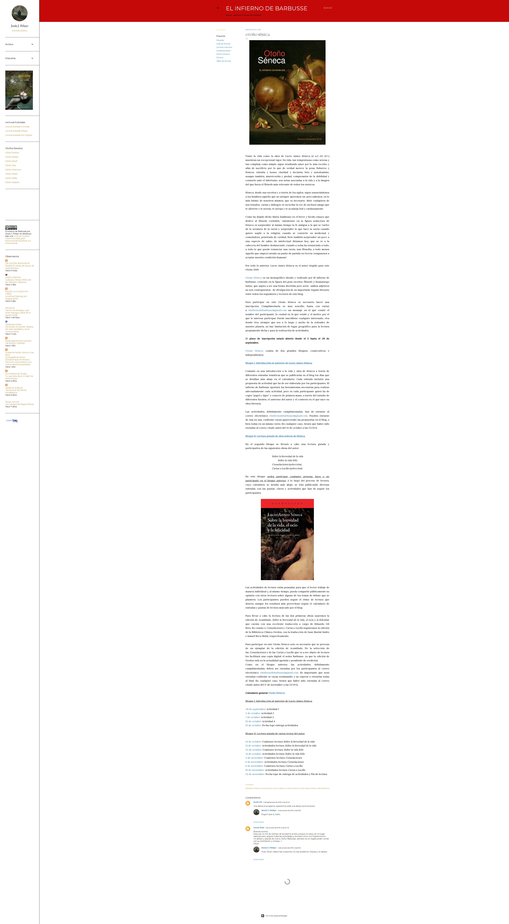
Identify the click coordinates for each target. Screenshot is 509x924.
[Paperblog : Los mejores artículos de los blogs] (11, 422)
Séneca (219, 57)
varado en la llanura (14, 388)
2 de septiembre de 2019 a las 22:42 (276, 802)
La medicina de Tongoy (16, 374)
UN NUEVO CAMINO (15, 343)
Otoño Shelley (11, 157)
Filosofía (220, 40)
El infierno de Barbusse (266, 8)
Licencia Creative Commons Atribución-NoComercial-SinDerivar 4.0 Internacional (18, 239)
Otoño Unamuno (13, 169)
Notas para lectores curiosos (18, 341)
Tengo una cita (12, 402)
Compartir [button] (221, 30)
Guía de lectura (223, 44)
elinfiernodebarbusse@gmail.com (267, 310)
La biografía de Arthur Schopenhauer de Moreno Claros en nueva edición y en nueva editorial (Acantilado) (18, 361)
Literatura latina (223, 50)
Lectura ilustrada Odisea (16, 131)
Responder (258, 822)
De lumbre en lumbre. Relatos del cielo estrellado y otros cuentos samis (19, 329)
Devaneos (10, 308)
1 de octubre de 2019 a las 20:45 (277, 828)
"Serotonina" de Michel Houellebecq (15, 391)
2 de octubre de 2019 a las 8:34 (289, 848)
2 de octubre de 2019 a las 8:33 (289, 810)
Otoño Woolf (11, 161)
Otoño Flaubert (12, 182)
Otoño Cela (10, 165)
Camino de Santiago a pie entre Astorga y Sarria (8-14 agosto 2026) (17, 312)
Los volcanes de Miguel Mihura (19, 404)
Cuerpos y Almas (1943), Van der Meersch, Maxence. (18, 281)
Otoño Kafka (11, 178)
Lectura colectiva (224, 47)
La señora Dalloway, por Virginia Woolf (16, 297)
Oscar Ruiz (258, 827)
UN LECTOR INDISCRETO (17, 263)
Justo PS (257, 802)
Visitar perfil (19, 31)
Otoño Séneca (223, 54)
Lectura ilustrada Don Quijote (18, 135)
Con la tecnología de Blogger (276, 916)
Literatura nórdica (13, 324)
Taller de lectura (223, 61)
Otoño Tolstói (11, 174)
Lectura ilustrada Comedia (17, 126)
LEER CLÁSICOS (13, 277)
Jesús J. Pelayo (269, 810)
